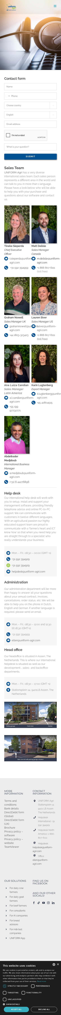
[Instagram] (48, 902)
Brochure (9, 827)
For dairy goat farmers (17, 899)
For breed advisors (15, 922)
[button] (30, 1004)
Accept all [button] (16, 1009)
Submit (30, 156)
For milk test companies (16, 931)
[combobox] (7, 96)
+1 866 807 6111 (46, 267)
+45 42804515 (44, 402)
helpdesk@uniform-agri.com (28, 571)
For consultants (17, 910)
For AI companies (19, 915)
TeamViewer (11, 846)
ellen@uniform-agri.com (26, 640)
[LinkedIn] (53, 902)
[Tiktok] (38, 902)
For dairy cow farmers (17, 890)
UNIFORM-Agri (13, 172)
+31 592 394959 (19, 267)
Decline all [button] (44, 1009)
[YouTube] (43, 902)
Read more (41, 981)
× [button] (58, 964)
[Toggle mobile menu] (55, 6)
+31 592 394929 (21, 559)
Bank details (11, 808)
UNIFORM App (17, 938)
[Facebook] (34, 902)
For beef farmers (18, 905)
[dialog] (30, 988)
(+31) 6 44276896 (19, 481)
